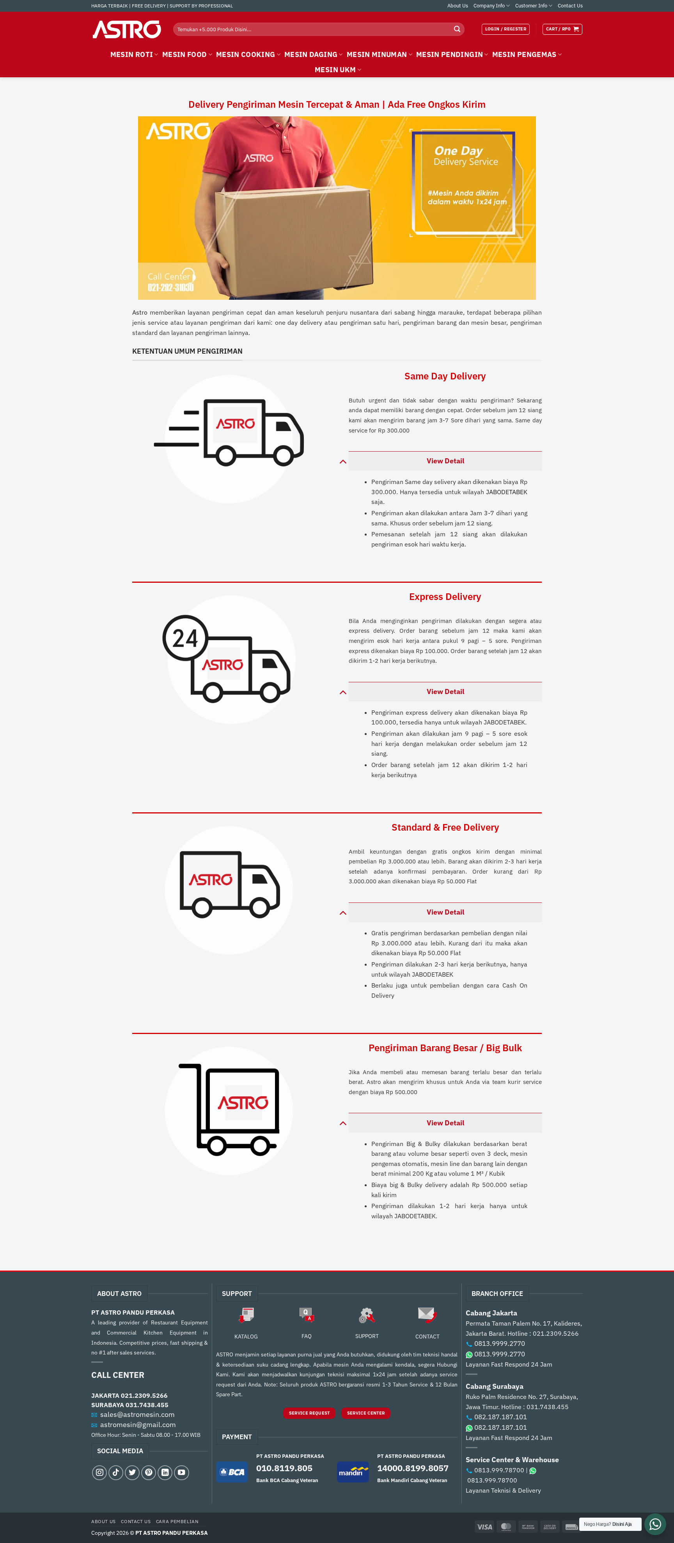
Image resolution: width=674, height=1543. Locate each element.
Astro (139, 312)
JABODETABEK (506, 492)
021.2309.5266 (144, 1395)
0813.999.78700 (499, 1470)
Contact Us (570, 5)
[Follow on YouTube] (181, 1472)
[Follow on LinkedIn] (165, 1472)
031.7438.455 (147, 1405)
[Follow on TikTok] (115, 1472)
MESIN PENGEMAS (524, 54)
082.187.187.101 (500, 1417)
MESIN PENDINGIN (449, 54)
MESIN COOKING (245, 54)
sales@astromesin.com (137, 1414)
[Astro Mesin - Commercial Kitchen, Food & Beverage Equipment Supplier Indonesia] (126, 29)
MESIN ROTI (131, 54)
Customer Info (531, 5)
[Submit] (457, 29)
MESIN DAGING (310, 54)
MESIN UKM (335, 69)
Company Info (489, 5)
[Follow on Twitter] (132, 1472)
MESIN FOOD (184, 54)
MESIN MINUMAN (377, 54)
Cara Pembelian (177, 1521)
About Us (457, 5)
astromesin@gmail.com (138, 1424)
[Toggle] (342, 460)
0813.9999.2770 (499, 1343)
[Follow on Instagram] (99, 1472)
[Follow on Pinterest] (148, 1472)
